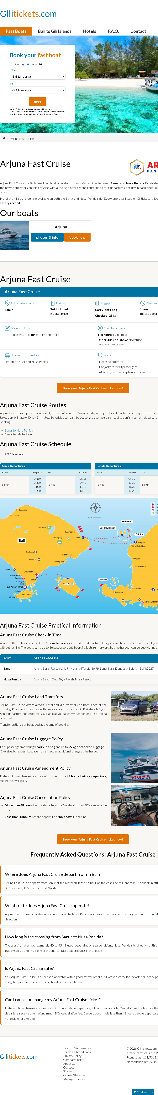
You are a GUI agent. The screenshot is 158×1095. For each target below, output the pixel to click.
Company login (72, 1059)
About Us (69, 1063)
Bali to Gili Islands (54, 31)
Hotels (89, 31)
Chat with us (144, 1092)
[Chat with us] (1, 1093)
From (13, 69)
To (11, 83)
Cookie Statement (75, 1075)
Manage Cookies (74, 1079)
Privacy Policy (72, 1056)
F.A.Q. (113, 31)
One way (18, 64)
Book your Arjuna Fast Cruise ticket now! (93, 388)
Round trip (37, 64)
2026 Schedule (14, 454)
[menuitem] (16, 31)
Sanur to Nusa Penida (19, 430)
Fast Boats (16, 31)
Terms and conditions (77, 1052)
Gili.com (28, 13)
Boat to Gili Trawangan (77, 1048)
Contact (138, 31)
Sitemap (68, 1071)
